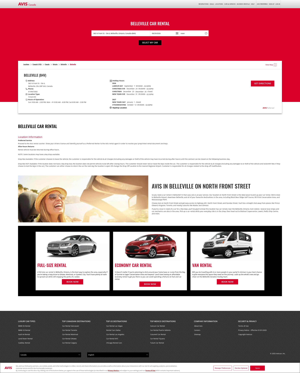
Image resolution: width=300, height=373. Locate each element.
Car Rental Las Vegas (114, 326)
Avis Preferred (262, 4)
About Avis (198, 326)
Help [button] (252, 4)
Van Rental (202, 265)
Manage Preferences (223, 368)
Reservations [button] (204, 4)
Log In (278, 4)
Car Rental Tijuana (157, 339)
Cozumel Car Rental (158, 334)
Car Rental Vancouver (70, 326)
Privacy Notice (113, 370)
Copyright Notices (245, 334)
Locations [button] (219, 4)
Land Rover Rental (25, 339)
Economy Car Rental (134, 265)
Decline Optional (241, 368)
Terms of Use (243, 326)
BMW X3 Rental (24, 330)
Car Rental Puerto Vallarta (160, 330)
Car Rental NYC (112, 339)
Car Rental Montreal (70, 334)
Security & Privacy (247, 321)
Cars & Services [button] (230, 4)
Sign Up (271, 4)
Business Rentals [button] (243, 4)
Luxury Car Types (26, 321)
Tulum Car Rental (157, 343)
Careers (197, 330)
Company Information (206, 321)
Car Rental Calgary (69, 343)
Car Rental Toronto (69, 330)
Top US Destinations (116, 321)
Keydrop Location (119, 108)
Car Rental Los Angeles (115, 334)
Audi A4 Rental (24, 334)
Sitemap (197, 334)
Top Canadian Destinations (76, 321)
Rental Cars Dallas (113, 330)
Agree (257, 368)
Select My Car (150, 42)
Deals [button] (212, 4)
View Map (269, 65)
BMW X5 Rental (24, 326)
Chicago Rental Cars (114, 343)
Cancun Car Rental (157, 326)
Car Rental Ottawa (69, 339)
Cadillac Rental (24, 343)
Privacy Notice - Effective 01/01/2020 (252, 330)
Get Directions (262, 83)
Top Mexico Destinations (163, 321)
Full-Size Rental (51, 265)
